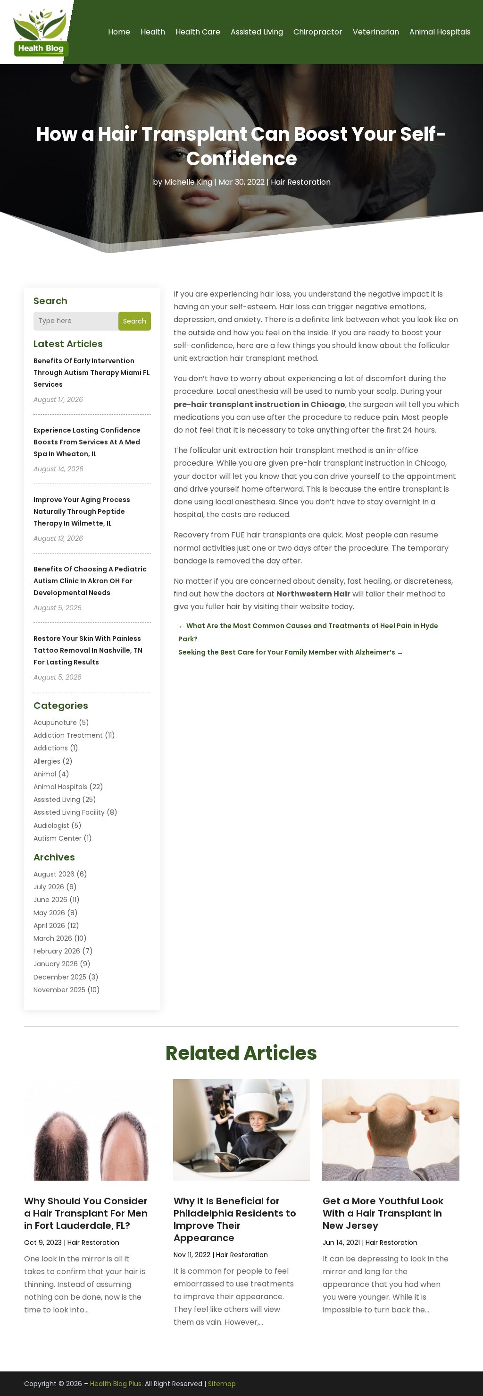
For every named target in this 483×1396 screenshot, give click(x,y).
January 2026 (55, 964)
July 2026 (48, 887)
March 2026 (52, 938)
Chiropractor (317, 31)
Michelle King (188, 182)
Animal (44, 774)
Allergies (46, 761)
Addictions (50, 748)
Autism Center (57, 838)
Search (134, 321)
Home (119, 31)
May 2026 (49, 913)
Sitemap (222, 1383)
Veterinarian (376, 31)
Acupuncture (55, 722)
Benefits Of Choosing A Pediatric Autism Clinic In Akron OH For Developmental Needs (90, 580)
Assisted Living (257, 31)
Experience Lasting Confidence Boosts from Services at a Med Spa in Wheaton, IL (87, 442)
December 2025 (59, 977)
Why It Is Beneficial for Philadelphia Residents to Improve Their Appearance (235, 1219)
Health (153, 31)
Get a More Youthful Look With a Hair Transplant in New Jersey (383, 1213)
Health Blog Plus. (116, 1383)
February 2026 (56, 951)
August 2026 (54, 874)
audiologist (51, 825)
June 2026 (50, 899)
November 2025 (59, 990)
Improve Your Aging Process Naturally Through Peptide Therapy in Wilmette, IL (81, 511)
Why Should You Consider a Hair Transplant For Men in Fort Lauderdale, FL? (86, 1213)
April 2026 (49, 925)
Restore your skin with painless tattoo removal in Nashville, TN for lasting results (87, 650)
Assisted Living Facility (69, 812)
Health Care (197, 31)
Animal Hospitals (440, 31)
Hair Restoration (301, 182)
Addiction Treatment (68, 735)
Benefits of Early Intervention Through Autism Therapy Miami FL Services (91, 372)
